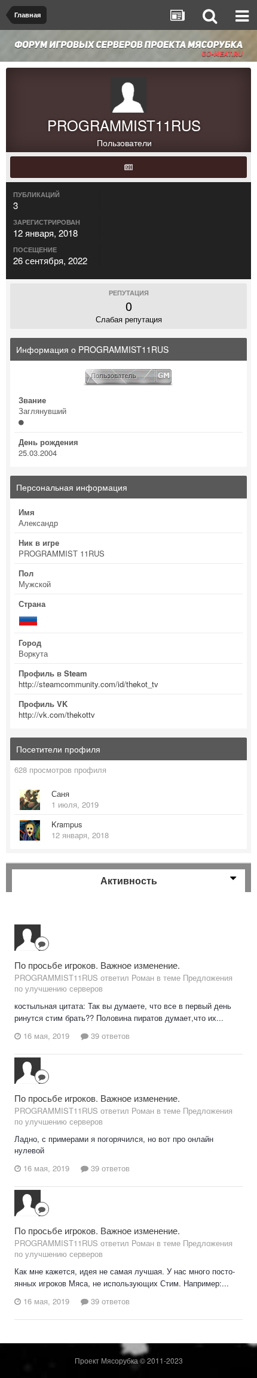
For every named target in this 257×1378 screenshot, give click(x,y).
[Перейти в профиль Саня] (30, 800)
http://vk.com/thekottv (57, 714)
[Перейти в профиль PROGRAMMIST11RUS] (27, 937)
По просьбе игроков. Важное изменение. (97, 965)
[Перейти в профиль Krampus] (30, 830)
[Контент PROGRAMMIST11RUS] (128, 167)
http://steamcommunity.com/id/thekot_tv (88, 684)
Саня (60, 793)
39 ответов (109, 1035)
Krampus (66, 824)
